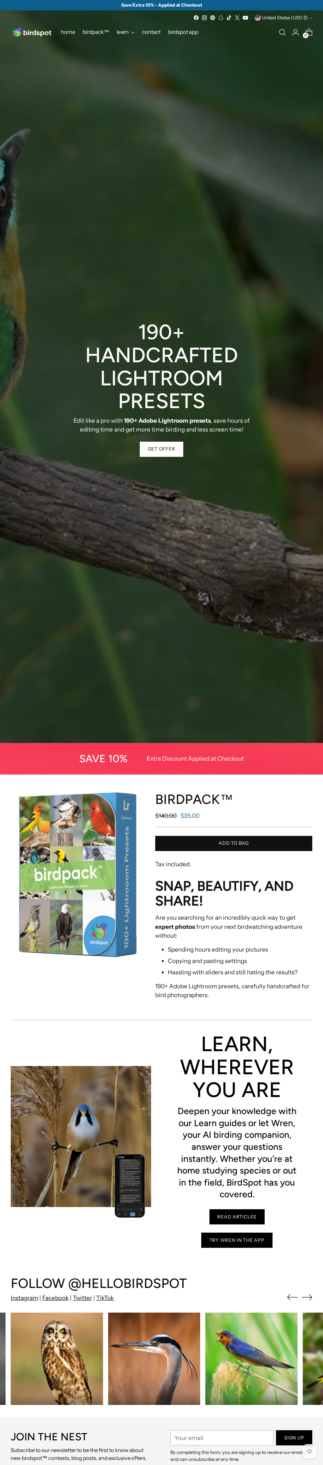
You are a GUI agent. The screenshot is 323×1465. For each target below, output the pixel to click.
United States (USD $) (285, 18)
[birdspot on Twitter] (237, 18)
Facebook (55, 1298)
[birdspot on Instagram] (204, 18)
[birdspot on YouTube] (245, 18)
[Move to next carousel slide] (307, 1297)
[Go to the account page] (295, 32)
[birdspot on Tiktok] (229, 18)
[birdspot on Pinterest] (212, 18)
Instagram (24, 1298)
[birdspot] (31, 32)
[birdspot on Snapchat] (221, 18)
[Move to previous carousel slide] (292, 1297)
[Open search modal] (282, 32)
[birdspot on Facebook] (196, 18)
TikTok (105, 1298)
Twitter (82, 1298)
